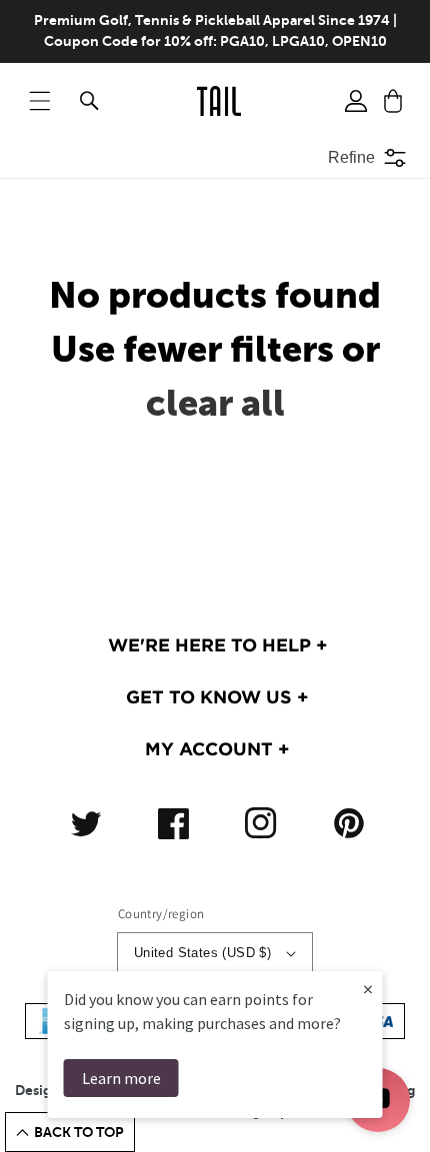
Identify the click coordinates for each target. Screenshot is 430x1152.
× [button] (368, 988)
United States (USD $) (202, 952)
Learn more (121, 1078)
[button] (40, 101)
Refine (351, 157)
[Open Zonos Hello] (400, 1112)
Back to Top (79, 1132)
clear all (215, 403)
